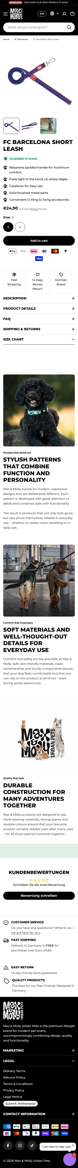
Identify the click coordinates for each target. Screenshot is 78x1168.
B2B (42, 13)
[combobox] (39, 27)
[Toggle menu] (5, 13)
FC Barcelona (21, 39)
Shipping (34, 209)
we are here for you (25, 933)
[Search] (69, 27)
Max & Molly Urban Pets (32, 1161)
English (54, 13)
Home (6, 39)
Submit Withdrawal (20, 1103)
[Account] (64, 13)
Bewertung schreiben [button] (39, 896)
